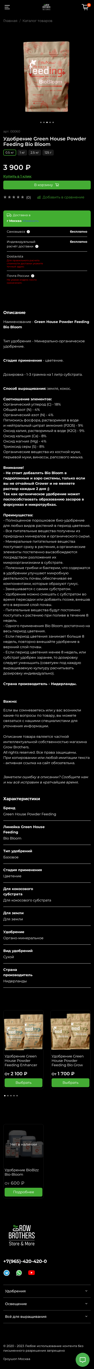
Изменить (31, 221)
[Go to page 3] (11, 1095)
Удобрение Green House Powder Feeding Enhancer (21, 1060)
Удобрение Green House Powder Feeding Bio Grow (68, 1060)
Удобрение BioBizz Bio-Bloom (22, 1172)
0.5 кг (9, 152)
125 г (48, 152)
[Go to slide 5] (53, 122)
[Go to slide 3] (47, 122)
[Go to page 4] (14, 1095)
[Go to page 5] (17, 1095)
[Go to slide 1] (41, 122)
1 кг (22, 152)
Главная (10, 21)
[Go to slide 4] (50, 122)
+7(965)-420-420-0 (25, 1261)
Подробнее (23, 1192)
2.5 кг (35, 152)
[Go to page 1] (4, 1095)
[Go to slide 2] (44, 122)
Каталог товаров (37, 21)
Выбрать (23, 1083)
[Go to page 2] (8, 1095)
